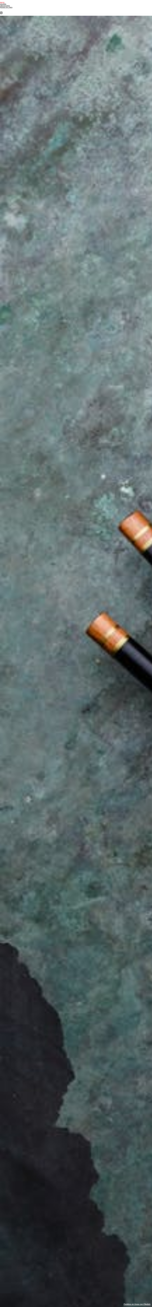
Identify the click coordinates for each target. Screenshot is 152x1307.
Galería (3, 4)
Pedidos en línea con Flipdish (137, 1304)
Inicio (2, 2)
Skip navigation (5, 1)
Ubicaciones (5, 6)
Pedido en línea (6, 7)
